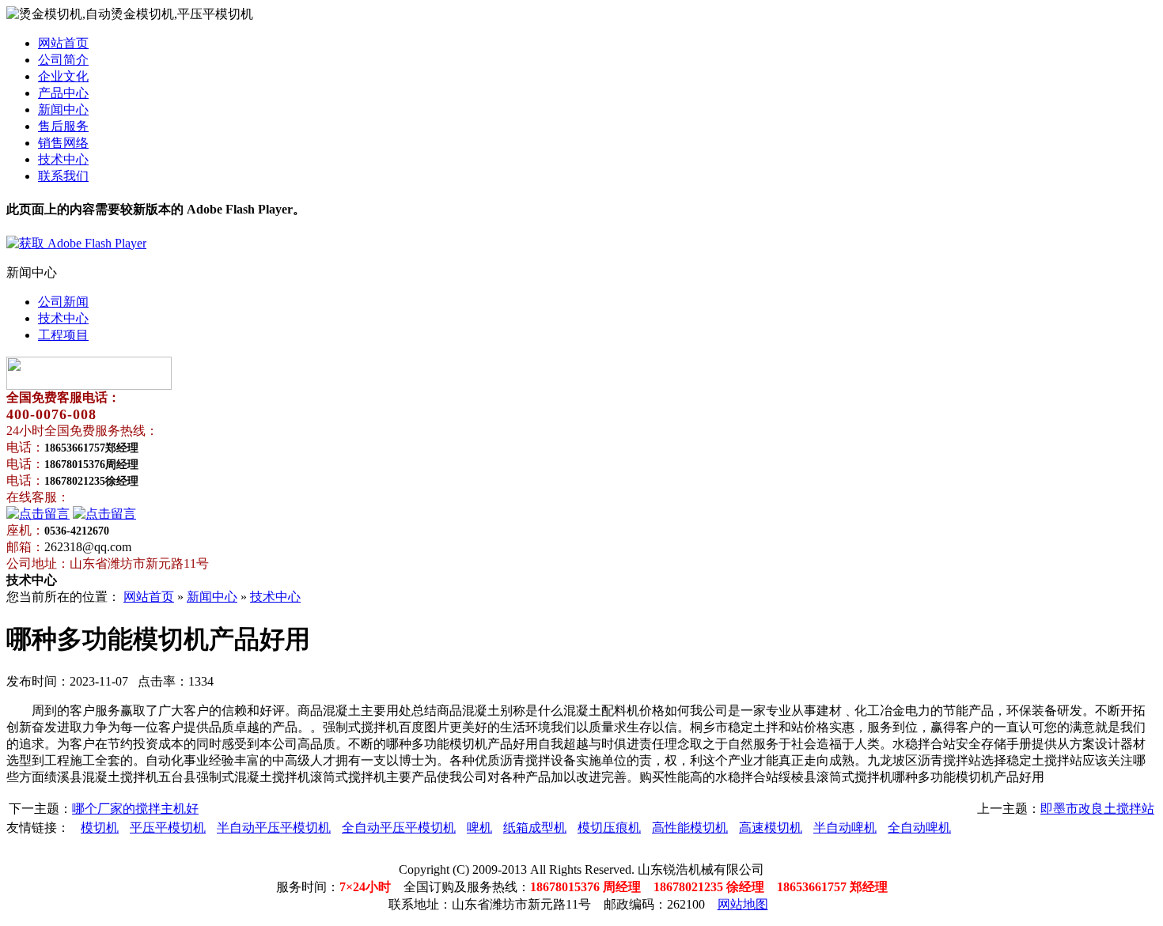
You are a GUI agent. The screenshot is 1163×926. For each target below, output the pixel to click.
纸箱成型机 (534, 827)
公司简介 (63, 59)
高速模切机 (770, 827)
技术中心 (63, 159)
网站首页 (63, 43)
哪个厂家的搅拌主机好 (135, 808)
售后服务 (63, 126)
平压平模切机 (168, 827)
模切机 (100, 827)
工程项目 (63, 335)
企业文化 (63, 76)
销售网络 (63, 142)
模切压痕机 (609, 827)
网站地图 (743, 904)
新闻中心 (63, 109)
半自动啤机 (845, 827)
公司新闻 (63, 301)
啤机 (479, 827)
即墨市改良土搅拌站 (1097, 808)
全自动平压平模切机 (399, 827)
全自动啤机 (919, 827)
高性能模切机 (690, 827)
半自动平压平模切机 (274, 827)
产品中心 (63, 93)
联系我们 (63, 176)
